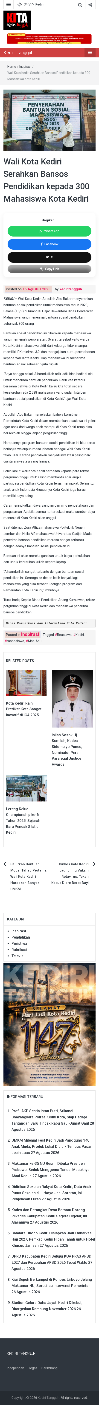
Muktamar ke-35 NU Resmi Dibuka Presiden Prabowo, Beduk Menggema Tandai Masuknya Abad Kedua (51, 1169)
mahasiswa (15, 641)
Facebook (51, 244)
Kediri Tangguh (18, 52)
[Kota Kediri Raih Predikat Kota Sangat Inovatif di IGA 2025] (26, 682)
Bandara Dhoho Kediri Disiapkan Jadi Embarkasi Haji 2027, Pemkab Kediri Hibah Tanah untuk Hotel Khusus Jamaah (53, 1239)
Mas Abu (34, 641)
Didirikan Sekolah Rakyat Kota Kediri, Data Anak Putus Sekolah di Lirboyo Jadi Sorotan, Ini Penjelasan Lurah (51, 1193)
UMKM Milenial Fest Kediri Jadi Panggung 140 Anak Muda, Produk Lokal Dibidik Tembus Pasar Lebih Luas (52, 1146)
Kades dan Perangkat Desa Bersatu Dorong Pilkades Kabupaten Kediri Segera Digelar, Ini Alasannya (49, 1216)
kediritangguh (70, 289)
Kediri (80, 635)
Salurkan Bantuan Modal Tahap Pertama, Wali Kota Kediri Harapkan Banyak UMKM (28, 876)
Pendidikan (21, 937)
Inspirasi (25, 66)
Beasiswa (64, 635)
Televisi (18, 956)
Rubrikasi (19, 950)
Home (11, 66)
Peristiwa (19, 943)
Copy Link (52, 269)
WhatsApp (51, 231)
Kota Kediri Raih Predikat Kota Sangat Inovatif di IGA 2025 (23, 709)
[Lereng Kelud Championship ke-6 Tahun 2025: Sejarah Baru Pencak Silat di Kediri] (26, 788)
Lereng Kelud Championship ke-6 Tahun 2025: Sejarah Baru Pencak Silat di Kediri (23, 821)
